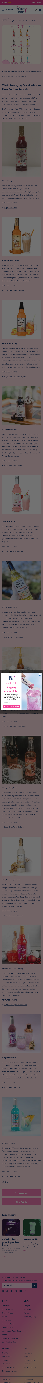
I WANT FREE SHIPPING (11, 706)
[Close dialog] (40, 674)
